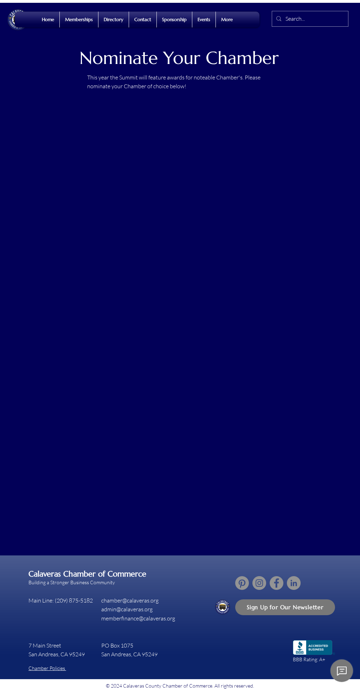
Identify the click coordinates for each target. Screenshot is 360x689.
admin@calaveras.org (127, 609)
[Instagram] (259, 583)
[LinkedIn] (294, 583)
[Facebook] (276, 583)
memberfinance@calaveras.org (138, 618)
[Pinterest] (242, 583)
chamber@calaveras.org (130, 600)
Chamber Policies (47, 668)
